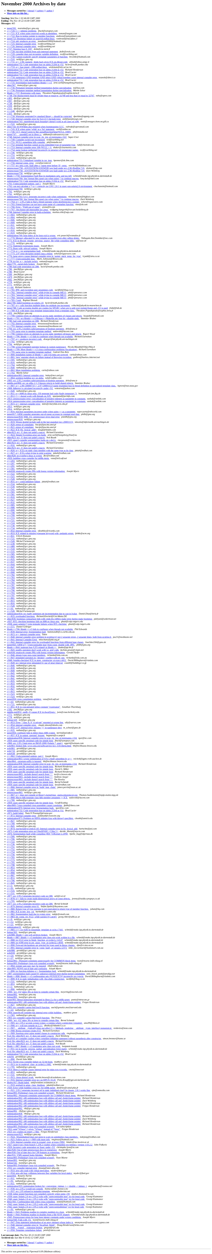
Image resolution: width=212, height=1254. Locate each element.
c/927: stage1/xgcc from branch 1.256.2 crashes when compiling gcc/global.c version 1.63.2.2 (50, 1144)
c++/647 (11, 567)
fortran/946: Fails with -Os (19, 1220)
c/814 (10, 409)
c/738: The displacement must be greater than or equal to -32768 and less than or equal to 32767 (51, 95)
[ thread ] (31, 10)
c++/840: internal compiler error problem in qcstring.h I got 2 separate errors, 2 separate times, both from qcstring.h (59, 637)
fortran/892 (12, 994)
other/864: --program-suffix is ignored (24, 761)
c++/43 (10, 702)
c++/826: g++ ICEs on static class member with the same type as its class (40, 450)
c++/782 (11, 575)
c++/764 (11, 365)
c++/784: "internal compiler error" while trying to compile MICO (37, 297)
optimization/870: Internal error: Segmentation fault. (31, 808)
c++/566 (11, 836)
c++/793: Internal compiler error (22, 326)
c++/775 (11, 860)
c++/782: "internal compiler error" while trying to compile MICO (37, 292)
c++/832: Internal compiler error (22, 531)
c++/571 (11, 626)
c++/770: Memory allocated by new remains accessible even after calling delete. (43, 238)
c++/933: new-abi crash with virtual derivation (28, 1170)
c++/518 (11, 549)
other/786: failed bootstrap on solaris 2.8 (25, 303)
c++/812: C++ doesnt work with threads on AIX (29, 396)
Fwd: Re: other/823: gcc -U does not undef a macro (30, 1036)
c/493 (10, 98)
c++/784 (11, 580)
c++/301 (11, 468)
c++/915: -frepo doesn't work (20, 1077)
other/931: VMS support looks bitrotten (25, 1155)
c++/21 (10, 924)
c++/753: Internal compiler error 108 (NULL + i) (29, 147)
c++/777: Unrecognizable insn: (21, 259)
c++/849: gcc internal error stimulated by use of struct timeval (35, 663)
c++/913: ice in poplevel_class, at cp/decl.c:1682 (29, 1064)
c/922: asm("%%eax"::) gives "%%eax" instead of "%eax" (34, 1129)
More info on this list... (18, 13)
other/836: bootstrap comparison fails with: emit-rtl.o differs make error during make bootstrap (50, 619)
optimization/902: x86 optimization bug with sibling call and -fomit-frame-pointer (44, 1002)
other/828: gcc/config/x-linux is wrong (24, 455)
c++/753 (11, 155)
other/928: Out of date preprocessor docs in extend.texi (32, 1150)
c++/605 (11, 556)
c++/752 (11, 849)
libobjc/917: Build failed (18, 1082)
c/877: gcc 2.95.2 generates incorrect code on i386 (30, 896)
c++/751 (11, 847)
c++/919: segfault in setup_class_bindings (26, 1085)
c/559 (10, 106)
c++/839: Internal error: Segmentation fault (26, 632)
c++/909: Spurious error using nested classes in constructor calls (36, 1033)
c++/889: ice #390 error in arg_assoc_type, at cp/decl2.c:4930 (35, 942)
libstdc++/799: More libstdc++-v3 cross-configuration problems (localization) (42, 349)
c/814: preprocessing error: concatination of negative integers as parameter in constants (46, 401)
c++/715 (11, 518)
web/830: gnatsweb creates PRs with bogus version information (36, 471)
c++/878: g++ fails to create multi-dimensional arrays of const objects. (39, 898)
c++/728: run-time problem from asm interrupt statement (32, 51)
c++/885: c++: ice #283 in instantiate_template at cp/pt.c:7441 (35, 929)
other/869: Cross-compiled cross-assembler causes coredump (35, 805)
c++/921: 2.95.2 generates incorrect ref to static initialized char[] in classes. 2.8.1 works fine (49, 1090)
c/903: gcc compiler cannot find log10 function (28, 1007)
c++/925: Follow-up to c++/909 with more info (28, 1139)
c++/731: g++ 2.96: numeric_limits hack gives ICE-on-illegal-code (37, 62)
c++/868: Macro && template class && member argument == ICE (37, 797)
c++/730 (11, 525)
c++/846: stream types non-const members (26, 655)
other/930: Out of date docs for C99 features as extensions (33, 1152)
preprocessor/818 (15, 419)
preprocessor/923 (15, 1134)
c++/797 (11, 595)
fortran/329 (12, 720)
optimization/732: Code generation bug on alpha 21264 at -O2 (35, 64)
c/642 (10, 279)
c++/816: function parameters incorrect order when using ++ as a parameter (41, 411)
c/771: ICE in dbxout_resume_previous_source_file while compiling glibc (41, 240)
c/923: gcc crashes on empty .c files (23, 1132)
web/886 (11, 950)
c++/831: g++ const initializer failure (24, 481)
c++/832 (11, 686)
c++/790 (11, 590)
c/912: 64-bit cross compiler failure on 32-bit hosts (30, 1062)
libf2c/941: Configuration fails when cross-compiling (31, 1201)
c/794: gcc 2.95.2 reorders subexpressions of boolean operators (36, 329)
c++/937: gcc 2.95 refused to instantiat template (28, 1191)
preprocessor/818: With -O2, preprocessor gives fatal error (33, 417)
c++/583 (11, 1015)
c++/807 (11, 875)
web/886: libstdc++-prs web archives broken (27, 935)
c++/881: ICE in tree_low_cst (20, 911)
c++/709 (11, 515)
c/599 (10, 274)
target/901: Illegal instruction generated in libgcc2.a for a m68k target (38, 999)
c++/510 (11, 59)
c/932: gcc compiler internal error (22, 1168)
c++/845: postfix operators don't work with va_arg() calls (33, 650)
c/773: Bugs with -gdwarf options (22, 248)
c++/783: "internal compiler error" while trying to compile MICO (37, 295)
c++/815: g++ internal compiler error (24, 404)
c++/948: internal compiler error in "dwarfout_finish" (31, 1225)
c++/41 (10, 608)
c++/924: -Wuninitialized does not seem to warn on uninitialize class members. (43, 1137)
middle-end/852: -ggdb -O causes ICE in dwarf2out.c (31, 712)
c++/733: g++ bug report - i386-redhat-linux (27, 67)
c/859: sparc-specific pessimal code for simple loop (30, 740)
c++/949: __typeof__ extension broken (25, 1227)
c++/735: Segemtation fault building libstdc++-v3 (29, 82)
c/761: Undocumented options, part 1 (24, 183)
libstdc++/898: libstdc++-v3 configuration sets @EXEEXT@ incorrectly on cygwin (45, 976)
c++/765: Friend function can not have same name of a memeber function (40, 204)
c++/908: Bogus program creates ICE (24, 1031)
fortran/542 (12, 1163)
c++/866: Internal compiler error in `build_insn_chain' (31, 787)
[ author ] (49, 10)
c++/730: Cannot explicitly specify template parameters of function (37, 57)
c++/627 (11, 499)
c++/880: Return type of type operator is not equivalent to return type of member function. (48, 909)
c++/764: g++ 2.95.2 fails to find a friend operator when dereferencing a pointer (43, 202)
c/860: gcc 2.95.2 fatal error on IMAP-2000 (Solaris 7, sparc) (35, 743)
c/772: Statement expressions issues (23, 246)
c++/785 (11, 582)
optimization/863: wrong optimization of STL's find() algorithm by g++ (39, 759)
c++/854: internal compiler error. (22, 725)
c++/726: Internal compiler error (22, 46)
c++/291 (11, 466)
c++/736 (11, 844)
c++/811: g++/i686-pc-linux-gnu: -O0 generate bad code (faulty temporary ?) (42, 393)
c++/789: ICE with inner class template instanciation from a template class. (41, 310)
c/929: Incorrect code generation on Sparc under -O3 (31, 1147)
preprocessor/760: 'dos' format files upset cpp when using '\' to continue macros (43, 178)
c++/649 (11, 367)
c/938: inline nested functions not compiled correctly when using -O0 (38, 1194)
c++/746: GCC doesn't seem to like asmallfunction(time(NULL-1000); (39, 132)
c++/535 (11, 551)
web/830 (11, 953)
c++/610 (11, 497)
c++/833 (11, 683)
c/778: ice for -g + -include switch (22, 261)
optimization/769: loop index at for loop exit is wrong (31, 235)
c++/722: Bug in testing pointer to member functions (31, 36)
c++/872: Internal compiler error (22, 816)
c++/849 (11, 670)
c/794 (10, 344)
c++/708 (11, 512)
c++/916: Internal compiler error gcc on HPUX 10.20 (31, 1080)
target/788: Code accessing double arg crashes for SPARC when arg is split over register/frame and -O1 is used (57, 308)
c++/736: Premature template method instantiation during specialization (39, 88)
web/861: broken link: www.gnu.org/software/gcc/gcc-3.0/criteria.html (39, 746)
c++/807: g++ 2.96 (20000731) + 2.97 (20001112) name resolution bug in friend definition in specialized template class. (61, 386)
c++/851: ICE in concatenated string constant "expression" (34, 707)
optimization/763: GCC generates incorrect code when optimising (37, 196)
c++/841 (11, 678)
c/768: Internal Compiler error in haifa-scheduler (29, 212)
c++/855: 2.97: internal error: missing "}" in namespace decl (34, 727)
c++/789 (11, 588)
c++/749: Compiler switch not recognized (26, 139)
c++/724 (11, 523)
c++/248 (11, 111)
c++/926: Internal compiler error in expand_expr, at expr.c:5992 (36, 1142)
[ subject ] (40, 10)
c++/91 (10, 888)
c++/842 (11, 676)
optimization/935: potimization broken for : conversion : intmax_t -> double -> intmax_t (47, 1186)
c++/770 (11, 243)
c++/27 (10, 958)
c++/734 (11, 528)
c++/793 (11, 593)
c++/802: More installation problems (24, 370)
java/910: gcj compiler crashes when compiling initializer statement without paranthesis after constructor (54, 1038)
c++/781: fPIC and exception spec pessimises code (30, 290)
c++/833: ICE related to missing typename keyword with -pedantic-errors (40, 533)
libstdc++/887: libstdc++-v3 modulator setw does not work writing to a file (41, 937)
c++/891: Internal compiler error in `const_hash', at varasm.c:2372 (37, 948)
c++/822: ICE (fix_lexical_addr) (22, 430)
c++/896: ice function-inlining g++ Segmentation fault (32, 971)
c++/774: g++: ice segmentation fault (24, 251)
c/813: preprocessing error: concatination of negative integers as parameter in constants (46, 398)
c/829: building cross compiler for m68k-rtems (28, 458)
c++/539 (11, 487)
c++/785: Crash (14, 300)
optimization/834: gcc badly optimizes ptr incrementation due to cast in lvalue (42, 613)
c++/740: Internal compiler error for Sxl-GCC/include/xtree (34, 119)
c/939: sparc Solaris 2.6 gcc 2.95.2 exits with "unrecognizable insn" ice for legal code (46, 1196)
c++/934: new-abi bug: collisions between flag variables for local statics (39, 1173)
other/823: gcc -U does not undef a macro (26, 432)
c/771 (10, 284)
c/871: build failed (15, 813)
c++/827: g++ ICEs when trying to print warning (29, 453)
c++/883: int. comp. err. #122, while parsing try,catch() (32, 917)
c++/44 (10, 287)
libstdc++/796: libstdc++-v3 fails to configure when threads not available (40, 336)
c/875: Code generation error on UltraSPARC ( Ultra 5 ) (33, 831)
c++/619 (11, 233)
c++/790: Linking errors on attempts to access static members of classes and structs (44, 316)
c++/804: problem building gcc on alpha (25, 378)
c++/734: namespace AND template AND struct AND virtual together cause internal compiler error (52, 77)
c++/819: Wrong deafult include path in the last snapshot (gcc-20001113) (40, 422)
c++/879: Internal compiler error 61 (23, 906)
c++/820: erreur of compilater (20, 424)
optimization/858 (15, 1113)
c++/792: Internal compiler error (22, 323)
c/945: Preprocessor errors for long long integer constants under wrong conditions (44, 1217)
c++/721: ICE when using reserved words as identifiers (32, 33)
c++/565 (11, 492)
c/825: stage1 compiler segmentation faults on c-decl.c (32, 440)
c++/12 (10, 922)
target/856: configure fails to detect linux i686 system (31, 733)
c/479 (10, 277)
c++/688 (11, 507)
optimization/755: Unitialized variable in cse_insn (29, 160)
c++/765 (11, 857)
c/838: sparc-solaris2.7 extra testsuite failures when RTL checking (37, 624)
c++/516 (11, 891)
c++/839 (11, 668)
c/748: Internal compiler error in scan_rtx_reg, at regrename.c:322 (37, 137)
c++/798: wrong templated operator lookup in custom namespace (36, 347)
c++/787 (11, 585)
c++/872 (11, 878)
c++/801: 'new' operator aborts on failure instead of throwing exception (39, 357)
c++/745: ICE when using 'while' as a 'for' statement (31, 129)
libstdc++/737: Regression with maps (24, 93)
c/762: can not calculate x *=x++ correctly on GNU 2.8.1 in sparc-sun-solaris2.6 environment (50, 186)
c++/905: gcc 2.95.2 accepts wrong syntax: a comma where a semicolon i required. (45, 1023)
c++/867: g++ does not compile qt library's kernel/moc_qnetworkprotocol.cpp (42, 795)
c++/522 (11, 474)
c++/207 (11, 463)
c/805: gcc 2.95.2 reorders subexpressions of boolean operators (36, 380)
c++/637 (11, 562)
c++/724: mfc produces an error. (22, 41)
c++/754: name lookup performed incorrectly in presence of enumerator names (43, 150)
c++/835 (11, 681)
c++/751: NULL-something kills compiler (26, 142)
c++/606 (11, 220)
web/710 (11, 751)
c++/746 (11, 152)
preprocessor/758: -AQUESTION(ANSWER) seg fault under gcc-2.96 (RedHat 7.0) (46, 168)
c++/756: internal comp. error (20, 163)
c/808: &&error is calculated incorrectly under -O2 (30, 388)
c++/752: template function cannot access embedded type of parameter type (41, 145)
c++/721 (11, 520)
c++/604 (11, 217)
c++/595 (11, 360)
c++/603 (11, 215)
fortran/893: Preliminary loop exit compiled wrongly (31, 963)
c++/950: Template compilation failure (24, 1230)
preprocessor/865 (15, 792)
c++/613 (11, 228)
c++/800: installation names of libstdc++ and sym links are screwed (38, 354)
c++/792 (11, 341)
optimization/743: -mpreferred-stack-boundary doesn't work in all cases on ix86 (43, 121)
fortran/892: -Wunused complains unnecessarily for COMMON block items (41, 961)
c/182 (10, 709)
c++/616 (11, 230)
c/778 (10, 282)
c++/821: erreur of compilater (20, 427)
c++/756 (11, 854)
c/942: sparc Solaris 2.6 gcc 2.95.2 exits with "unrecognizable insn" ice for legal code (46, 1204)
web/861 (11, 748)
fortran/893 (12, 997)
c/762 (10, 191)
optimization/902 (15, 1108)
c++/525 (11, 476)
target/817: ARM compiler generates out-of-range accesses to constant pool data (43, 414)
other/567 (11, 85)
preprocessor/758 (15, 173)
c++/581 (11, 494)
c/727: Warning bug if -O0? (20, 49)
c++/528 (11, 479)
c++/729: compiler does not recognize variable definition (33, 54)
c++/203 (11, 461)
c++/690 (11, 510)
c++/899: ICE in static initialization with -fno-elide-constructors (36, 979)
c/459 (10, 313)
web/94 (10, 1056)
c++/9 (10, 919)
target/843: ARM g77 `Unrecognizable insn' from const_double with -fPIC (41, 645)
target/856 (12, 1176)
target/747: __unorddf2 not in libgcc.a (24, 134)
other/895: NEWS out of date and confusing (27, 968)
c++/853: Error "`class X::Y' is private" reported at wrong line (35, 722)
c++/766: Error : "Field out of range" (24, 207)
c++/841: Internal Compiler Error (22, 639)
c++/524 (11, 696)
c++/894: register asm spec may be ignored (26, 966)
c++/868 (11, 872)
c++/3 (10, 885)
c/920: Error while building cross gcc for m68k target (31, 1087)
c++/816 (11, 603)
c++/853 (11, 867)
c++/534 (11, 484)
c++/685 (11, 505)
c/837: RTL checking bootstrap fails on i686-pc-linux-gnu (33, 621)
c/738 (10, 103)
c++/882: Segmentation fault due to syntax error (29, 914)
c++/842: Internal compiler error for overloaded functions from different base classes (45, 642)
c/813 (10, 406)
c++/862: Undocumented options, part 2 (25, 756)
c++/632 (11, 502)
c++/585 (11, 554)
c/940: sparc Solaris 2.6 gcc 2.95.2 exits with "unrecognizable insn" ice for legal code (46, 1199)
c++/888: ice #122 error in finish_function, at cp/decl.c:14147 (35, 940)
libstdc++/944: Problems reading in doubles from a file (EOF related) (38, 1214)
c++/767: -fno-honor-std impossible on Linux (28, 209)
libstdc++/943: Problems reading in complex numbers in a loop (36, 1212)
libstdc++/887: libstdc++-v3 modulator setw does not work (34, 1046)
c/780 (10, 269)
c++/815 (11, 601)
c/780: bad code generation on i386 (23, 266)
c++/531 (11, 893)
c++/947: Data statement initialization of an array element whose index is (40, 1222)
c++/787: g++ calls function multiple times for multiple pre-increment (38, 305)
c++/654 (11, 569)
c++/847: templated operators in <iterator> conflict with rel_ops (36, 658)
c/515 (10, 108)
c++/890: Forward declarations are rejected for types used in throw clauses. (41, 945)
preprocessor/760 (15, 189)
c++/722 (11, 841)
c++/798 (11, 865)
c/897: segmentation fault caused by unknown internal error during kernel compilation (46, 974)
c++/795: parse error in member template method (29, 331)
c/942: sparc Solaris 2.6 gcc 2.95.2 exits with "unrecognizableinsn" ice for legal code (46, 1207)
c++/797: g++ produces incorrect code (24, 339)
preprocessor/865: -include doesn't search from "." (30, 774)
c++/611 (11, 225)
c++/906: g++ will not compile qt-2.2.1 (25, 1025)
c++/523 (11, 694)
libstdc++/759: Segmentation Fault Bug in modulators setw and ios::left (39, 176)
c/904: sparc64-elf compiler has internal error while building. (34, 1012)
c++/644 (11, 564)
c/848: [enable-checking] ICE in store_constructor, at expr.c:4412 (37, 660)
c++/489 (11, 546)
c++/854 (11, 870)
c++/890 (11, 989)
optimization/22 (14, 927)
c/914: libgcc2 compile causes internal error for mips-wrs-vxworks (37, 1069)
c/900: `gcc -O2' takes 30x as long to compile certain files (33, 992)
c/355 (10, 114)
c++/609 (11, 222)
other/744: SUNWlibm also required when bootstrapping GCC (36, 126)
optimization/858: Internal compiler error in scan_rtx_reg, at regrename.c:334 (42, 738)
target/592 (12, 28)
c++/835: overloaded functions (21, 616)
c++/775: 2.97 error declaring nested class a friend (30, 253)
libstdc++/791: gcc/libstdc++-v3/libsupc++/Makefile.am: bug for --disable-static (43, 318)
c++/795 (11, 862)
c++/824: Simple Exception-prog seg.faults (26, 435)
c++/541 (11, 489)
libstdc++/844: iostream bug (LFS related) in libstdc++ (32, 647)
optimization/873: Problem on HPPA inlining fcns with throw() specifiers (40, 818)
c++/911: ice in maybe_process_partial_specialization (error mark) (37, 1049)
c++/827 (11, 689)
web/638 (11, 753)
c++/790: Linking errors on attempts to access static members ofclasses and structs (44, 334)
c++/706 (11, 839)
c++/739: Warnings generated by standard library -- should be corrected (39, 116)
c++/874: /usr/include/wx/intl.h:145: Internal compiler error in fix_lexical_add (42, 828)
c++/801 (11, 598)
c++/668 (11, 572)
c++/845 (11, 673)
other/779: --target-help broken (21, 264)
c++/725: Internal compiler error (22, 44)
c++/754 (11, 852)
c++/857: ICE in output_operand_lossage (26, 735)
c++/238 (11, 544)
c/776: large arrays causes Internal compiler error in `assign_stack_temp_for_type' (44, 256)
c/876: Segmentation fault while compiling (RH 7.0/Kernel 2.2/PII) (37, 834)
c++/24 (10, 955)
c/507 (10, 101)
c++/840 (11, 665)
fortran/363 (12, 932)
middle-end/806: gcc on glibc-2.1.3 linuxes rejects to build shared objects (40, 383)
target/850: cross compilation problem (24, 699)
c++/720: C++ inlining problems (22, 31)
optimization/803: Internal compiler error (25, 375)
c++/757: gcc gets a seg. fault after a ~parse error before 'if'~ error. (37, 165)
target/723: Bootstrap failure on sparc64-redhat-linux (31, 38)
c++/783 (11, 577)
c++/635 (11, 559)
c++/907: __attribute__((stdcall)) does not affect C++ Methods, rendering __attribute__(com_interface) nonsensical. (59, 1028)
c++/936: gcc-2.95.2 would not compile (25, 1189)
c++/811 (11, 536)
